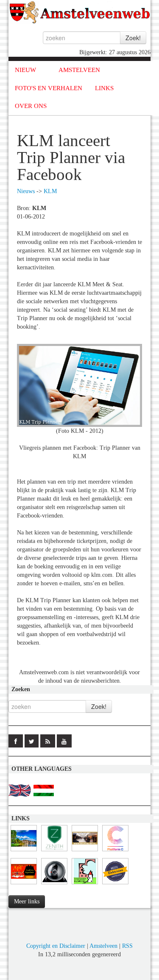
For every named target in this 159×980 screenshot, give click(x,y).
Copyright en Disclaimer (55, 946)
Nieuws (26, 191)
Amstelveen (103, 946)
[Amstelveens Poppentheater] (23, 884)
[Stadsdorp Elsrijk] (85, 884)
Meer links (26, 901)
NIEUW (25, 69)
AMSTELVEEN (79, 69)
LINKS (104, 88)
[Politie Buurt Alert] (85, 851)
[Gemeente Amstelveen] (23, 851)
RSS (127, 946)
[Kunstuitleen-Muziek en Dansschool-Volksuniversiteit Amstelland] (115, 851)
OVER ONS (31, 105)
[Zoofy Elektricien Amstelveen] (115, 884)
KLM (50, 191)
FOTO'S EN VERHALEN (48, 88)
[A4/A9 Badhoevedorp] (54, 884)
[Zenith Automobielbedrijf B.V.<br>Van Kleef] (54, 851)
